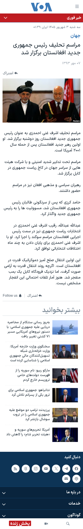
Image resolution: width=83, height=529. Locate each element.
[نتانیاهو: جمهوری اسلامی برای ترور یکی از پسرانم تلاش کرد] (65, 395)
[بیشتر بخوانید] (41, 17)
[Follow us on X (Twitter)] (56, 469)
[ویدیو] (46, 523)
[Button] (10, 73)
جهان (75, 36)
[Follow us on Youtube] (46, 469)
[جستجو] (68, 523)
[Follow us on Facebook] (76, 469)
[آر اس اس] (15, 469)
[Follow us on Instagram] (36, 469)
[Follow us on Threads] (26, 469)
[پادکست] (76, 479)
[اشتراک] (66, 479)
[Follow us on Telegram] (66, 469)
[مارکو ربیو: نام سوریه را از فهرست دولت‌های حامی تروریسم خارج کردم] (65, 375)
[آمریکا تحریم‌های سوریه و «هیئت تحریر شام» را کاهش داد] (65, 435)
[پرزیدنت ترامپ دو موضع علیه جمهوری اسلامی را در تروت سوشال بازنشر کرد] (65, 415)
